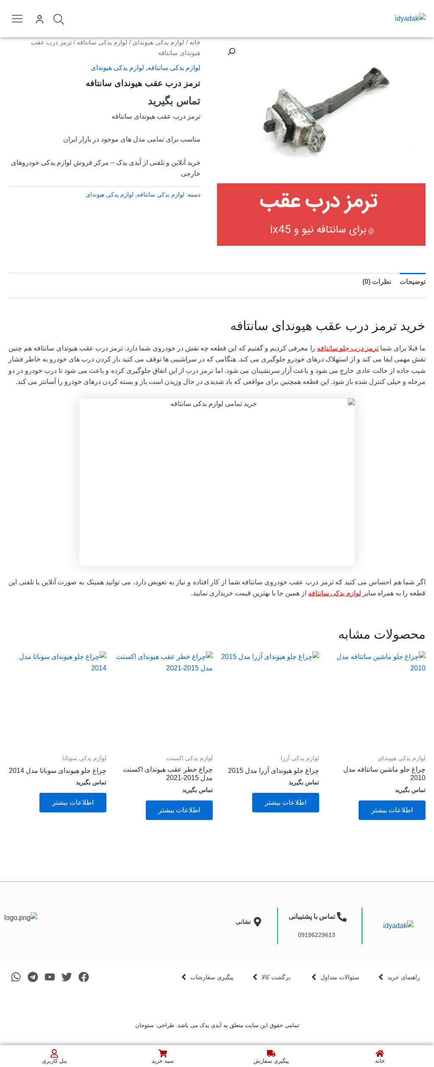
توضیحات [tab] (413, 281)
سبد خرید (163, 1061)
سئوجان (144, 1025)
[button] (17, 16)
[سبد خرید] (163, 1053)
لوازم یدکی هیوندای (158, 42)
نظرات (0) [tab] (376, 281)
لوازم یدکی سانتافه (102, 42)
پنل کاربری (54, 1061)
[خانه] (380, 1053)
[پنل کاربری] (54, 1053)
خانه (194, 42)
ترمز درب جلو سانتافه (348, 348)
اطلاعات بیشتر (392, 810)
